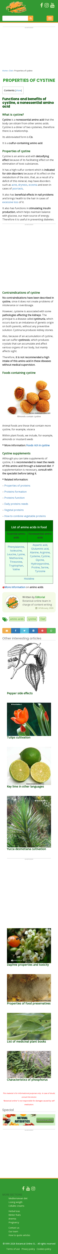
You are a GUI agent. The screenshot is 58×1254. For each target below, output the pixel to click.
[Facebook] (23, 1189)
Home (5, 70)
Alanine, (34, 552)
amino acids (17, 619)
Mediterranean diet (18, 1198)
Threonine (16, 562)
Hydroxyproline (40, 563)
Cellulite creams (16, 1205)
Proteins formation (15, 491)
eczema (33, 184)
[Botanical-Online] (16, 7)
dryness (22, 184)
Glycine (40, 560)
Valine (16, 569)
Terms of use (13, 1248)
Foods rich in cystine (38, 445)
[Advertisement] (29, 49)
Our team (13, 1231)
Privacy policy (28, 1248)
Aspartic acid (40, 545)
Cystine (45, 556)
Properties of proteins (17, 485)
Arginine (45, 552)
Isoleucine (16, 550)
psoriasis (17, 188)
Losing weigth (15, 1202)
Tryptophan (16, 565)
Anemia (12, 1218)
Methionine (16, 558)
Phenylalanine (16, 547)
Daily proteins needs (16, 504)
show (18, 90)
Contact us (14, 1227)
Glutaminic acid (40, 548)
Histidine (29, 578)
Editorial (40, 597)
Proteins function (14, 497)
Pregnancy (14, 1222)
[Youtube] (28, 1189)
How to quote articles (19, 1235)
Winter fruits (15, 1214)
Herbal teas (14, 1211)
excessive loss (10, 202)
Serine (44, 567)
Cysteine (35, 556)
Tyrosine (40, 571)
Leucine (11, 554)
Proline (35, 567)
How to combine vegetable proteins (25, 516)
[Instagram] (33, 1189)
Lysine (21, 554)
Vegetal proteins (14, 510)
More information (14, 587)
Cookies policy (44, 1248)
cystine (32, 619)
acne (14, 184)
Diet (11, 70)
